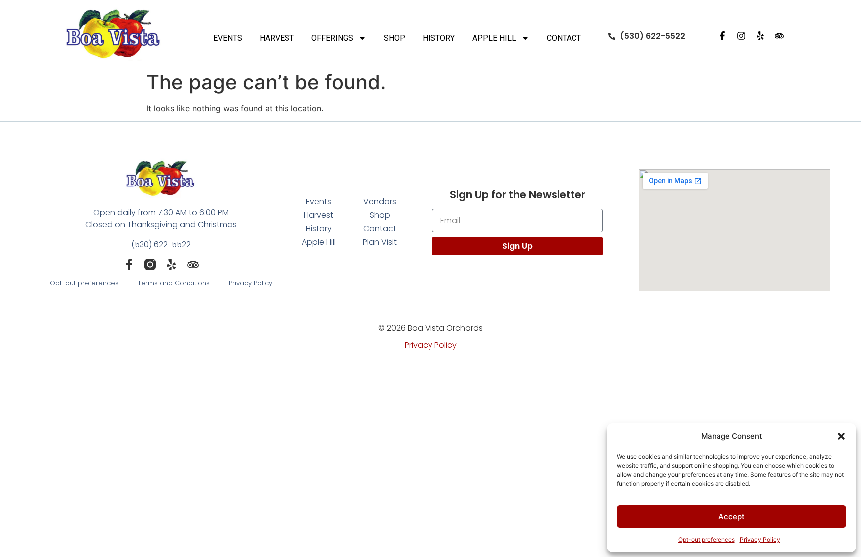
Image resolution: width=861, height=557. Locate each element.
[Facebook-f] (722, 35)
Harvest (277, 38)
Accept (731, 516)
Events (227, 38)
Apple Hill (494, 38)
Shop (394, 38)
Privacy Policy (760, 539)
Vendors (379, 201)
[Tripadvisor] (779, 35)
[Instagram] (741, 35)
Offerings (332, 38)
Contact (564, 38)
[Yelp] (760, 35)
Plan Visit (380, 242)
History (439, 38)
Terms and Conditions (174, 283)
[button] (841, 436)
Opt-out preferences (706, 539)
